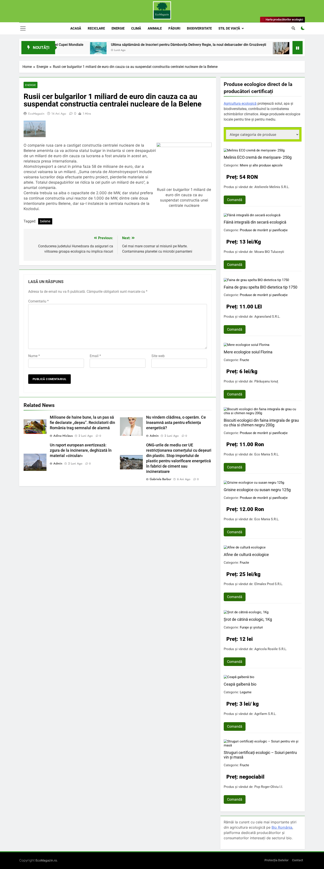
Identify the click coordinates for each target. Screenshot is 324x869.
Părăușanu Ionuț (266, 381)
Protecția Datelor (276, 860)
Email (95, 356)
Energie (118, 28)
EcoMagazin (36, 113)
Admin (154, 435)
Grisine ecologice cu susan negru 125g (257, 489)
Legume (245, 692)
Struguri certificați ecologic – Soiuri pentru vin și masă (260, 754)
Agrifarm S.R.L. (265, 714)
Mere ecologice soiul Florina (248, 352)
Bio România (282, 827)
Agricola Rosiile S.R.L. (270, 649)
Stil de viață (229, 28)
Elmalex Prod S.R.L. (268, 584)
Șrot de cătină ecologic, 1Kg (248, 619)
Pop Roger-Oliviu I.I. (268, 787)
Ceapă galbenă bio (240, 684)
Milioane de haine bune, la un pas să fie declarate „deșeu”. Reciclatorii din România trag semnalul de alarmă (82, 422)
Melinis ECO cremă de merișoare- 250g (258, 157)
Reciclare (96, 28)
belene (45, 221)
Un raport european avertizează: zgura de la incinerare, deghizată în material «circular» (81, 450)
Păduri (174, 28)
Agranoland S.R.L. (267, 317)
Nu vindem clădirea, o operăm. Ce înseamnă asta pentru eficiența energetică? (176, 422)
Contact (297, 860)
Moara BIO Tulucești (269, 252)
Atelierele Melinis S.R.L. (271, 187)
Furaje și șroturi (251, 627)
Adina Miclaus (63, 435)
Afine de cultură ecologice (246, 554)
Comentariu (38, 301)
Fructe (244, 360)
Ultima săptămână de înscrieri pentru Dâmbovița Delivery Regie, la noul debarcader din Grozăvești (166, 45)
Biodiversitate (199, 28)
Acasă (75, 28)
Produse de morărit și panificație (264, 230)
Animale (155, 28)
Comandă (234, 200)
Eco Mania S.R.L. (266, 454)
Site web (158, 356)
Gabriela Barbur (160, 479)
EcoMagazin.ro (46, 860)
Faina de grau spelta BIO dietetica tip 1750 (260, 287)
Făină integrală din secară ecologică (255, 222)
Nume (34, 356)
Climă (136, 28)
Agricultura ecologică (240, 103)
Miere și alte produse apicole (261, 165)
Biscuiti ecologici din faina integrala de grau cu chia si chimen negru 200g (261, 422)
